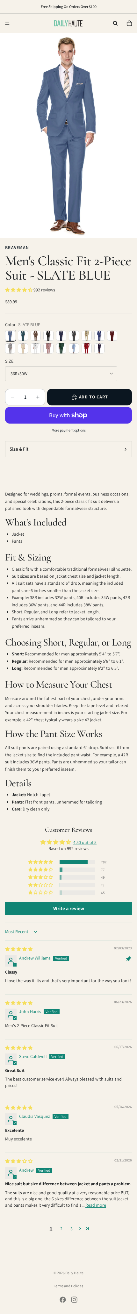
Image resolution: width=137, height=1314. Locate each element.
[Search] (115, 23)
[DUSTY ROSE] (48, 348)
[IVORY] (23, 348)
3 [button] (71, 1229)
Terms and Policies (68, 1285)
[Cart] (129, 23)
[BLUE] (99, 336)
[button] (19, 290)
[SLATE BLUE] (10, 336)
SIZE (9, 361)
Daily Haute (74, 1272)
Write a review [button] (68, 908)
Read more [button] (95, 1205)
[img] (18, 949)
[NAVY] (61, 336)
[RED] (87, 348)
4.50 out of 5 (85, 842)
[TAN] (87, 336)
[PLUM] (99, 348)
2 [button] (61, 1229)
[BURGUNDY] (112, 336)
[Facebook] (63, 1299)
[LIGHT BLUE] (74, 348)
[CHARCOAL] (74, 336)
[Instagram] (74, 1299)
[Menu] (7, 23)
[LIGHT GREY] (10, 348)
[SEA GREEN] (23, 336)
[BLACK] (48, 336)
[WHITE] (36, 348)
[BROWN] (36, 336)
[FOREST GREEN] (61, 348)
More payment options (69, 430)
